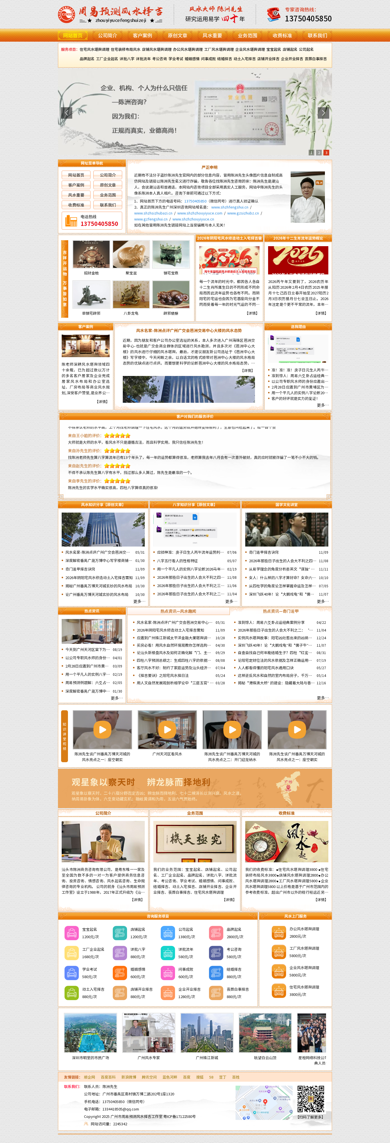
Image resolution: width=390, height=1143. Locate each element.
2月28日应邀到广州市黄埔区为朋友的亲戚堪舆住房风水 (300, 387)
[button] (66, 113)
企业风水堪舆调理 (250, 49)
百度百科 (108, 1077)
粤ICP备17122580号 (179, 1116)
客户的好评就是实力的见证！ (296, 398)
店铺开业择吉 (268, 58)
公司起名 (306, 49)
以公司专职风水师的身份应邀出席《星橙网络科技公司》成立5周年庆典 (300, 381)
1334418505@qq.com (120, 1109)
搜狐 (200, 1077)
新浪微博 (128, 1077)
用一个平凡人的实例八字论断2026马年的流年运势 (300, 393)
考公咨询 (159, 58)
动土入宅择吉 (245, 58)
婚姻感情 (192, 58)
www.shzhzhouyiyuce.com (199, 213)
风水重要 (212, 35)
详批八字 (127, 58)
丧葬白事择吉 (316, 58)
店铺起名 (290, 49)
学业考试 (175, 58)
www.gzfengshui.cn (151, 219)
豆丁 (222, 1077)
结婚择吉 (224, 58)
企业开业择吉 (292, 58)
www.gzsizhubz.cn (243, 213)
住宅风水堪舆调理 (94, 49)
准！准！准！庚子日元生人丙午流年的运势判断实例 (300, 370)
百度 (186, 1077)
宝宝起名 (273, 49)
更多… (323, 405)
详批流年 (143, 58)
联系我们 (317, 35)
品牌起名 (87, 58)
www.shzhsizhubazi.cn (153, 213)
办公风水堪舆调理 (188, 49)
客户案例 (142, 35)
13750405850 (195, 201)
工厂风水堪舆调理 (219, 49)
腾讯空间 (149, 1077)
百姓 (236, 1077)
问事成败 (208, 58)
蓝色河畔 (169, 1077)
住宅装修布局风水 (125, 49)
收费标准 (282, 35)
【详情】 (252, 313)
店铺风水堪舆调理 (157, 49)
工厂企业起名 (107, 58)
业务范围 (247, 35)
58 (211, 1077)
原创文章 (177, 35)
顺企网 (89, 1077)
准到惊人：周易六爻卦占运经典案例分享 (300, 376)
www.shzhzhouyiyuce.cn (193, 219)
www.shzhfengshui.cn (229, 207)
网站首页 (73, 35)
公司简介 (107, 35)
